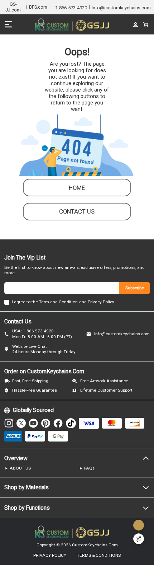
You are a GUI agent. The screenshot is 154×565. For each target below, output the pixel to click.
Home (77, 187)
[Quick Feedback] (138, 538)
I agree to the (25, 301)
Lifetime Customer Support (106, 390)
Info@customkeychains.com (122, 333)
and (83, 301)
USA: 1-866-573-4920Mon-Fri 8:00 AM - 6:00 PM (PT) (42, 333)
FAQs (89, 468)
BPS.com (38, 7)
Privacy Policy (101, 301)
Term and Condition (58, 301)
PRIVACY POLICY (49, 556)
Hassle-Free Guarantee (34, 390)
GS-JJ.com (13, 7)
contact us (77, 211)
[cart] (145, 24)
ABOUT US (20, 468)
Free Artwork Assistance (104, 380)
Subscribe (134, 287)
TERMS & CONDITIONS (99, 556)
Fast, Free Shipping (30, 380)
